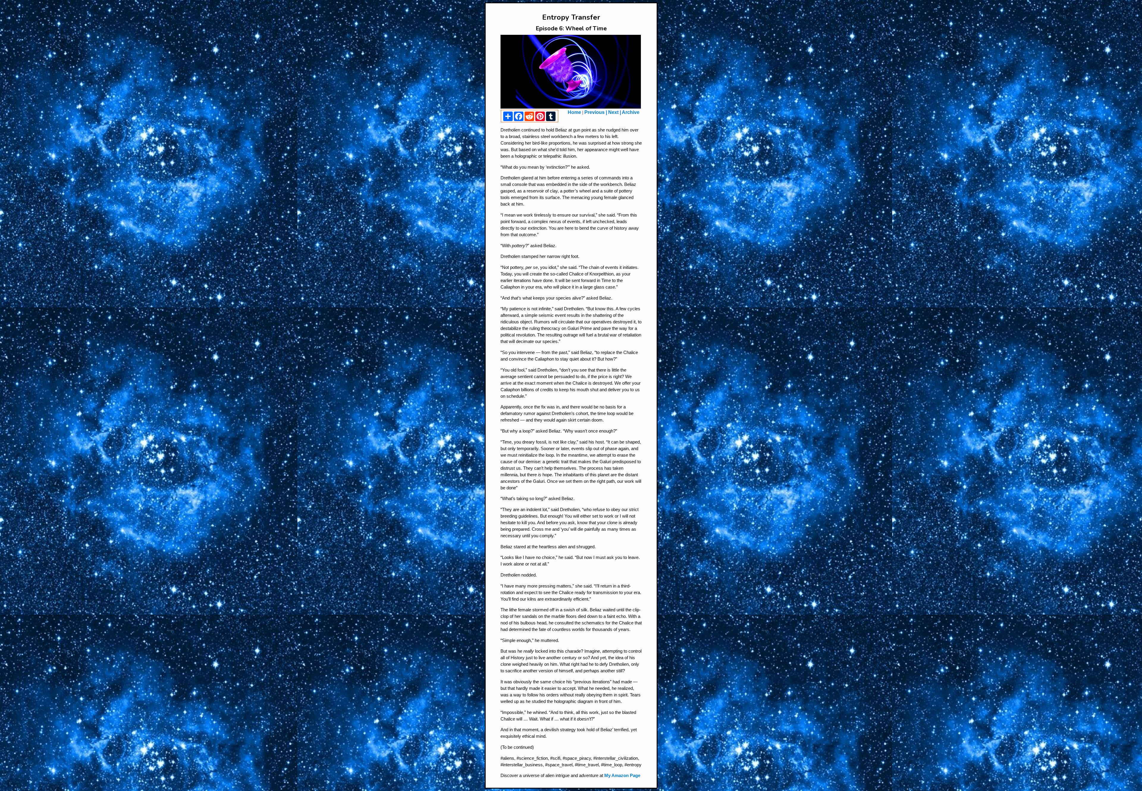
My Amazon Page (622, 775)
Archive (630, 112)
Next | (614, 112)
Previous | (595, 112)
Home (574, 112)
